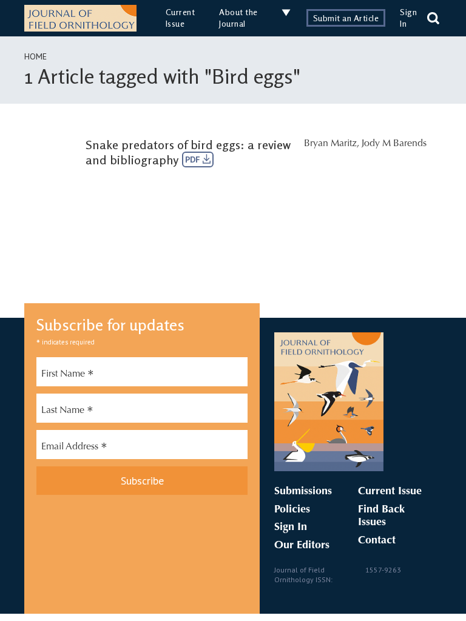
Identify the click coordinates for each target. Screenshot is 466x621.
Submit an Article (346, 18)
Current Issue (180, 18)
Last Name (67, 411)
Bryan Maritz (330, 144)
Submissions (303, 491)
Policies (292, 510)
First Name (67, 375)
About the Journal (238, 18)
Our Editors (301, 545)
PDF (194, 159)
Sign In (290, 527)
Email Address (74, 448)
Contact (377, 540)
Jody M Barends (394, 144)
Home (35, 56)
